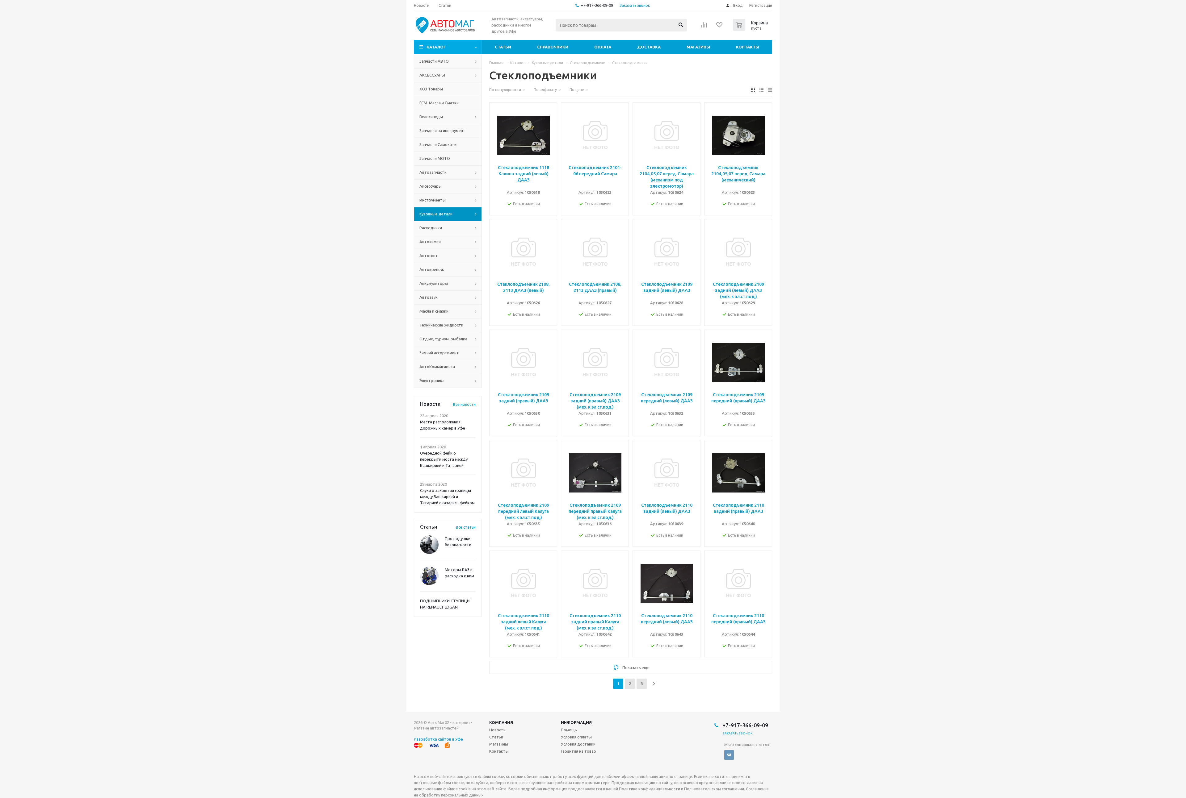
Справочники (552, 47)
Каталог (436, 47)
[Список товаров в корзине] (751, 29)
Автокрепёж (431, 269)
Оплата (602, 47)
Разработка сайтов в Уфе (438, 739)
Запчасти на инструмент (442, 130)
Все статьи (466, 527)
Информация (576, 722)
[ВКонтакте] (729, 755)
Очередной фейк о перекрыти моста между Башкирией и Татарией (444, 459)
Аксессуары (430, 186)
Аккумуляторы (433, 283)
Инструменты (432, 200)
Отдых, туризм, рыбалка (443, 339)
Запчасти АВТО (434, 61)
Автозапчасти (433, 172)
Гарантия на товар (578, 751)
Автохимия (430, 241)
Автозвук (428, 297)
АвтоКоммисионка (437, 366)
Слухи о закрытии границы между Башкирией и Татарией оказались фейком (447, 496)
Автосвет (428, 255)
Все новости (464, 404)
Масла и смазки (433, 311)
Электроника (431, 380)
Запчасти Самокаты (438, 144)
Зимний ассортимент (439, 353)
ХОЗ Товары (431, 89)
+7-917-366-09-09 (597, 5)
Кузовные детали (435, 214)
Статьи (503, 47)
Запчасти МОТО (434, 158)
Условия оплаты (576, 737)
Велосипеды (431, 116)
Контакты (747, 47)
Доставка (649, 47)
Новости (497, 730)
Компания (501, 722)
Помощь (569, 730)
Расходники (430, 228)
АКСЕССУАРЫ (432, 75)
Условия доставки (578, 744)
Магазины (698, 47)
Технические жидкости (441, 325)
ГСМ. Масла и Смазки (439, 103)
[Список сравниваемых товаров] (704, 26)
